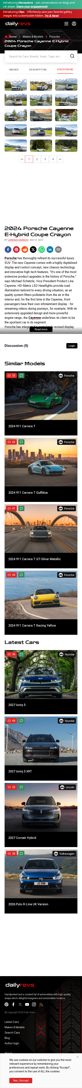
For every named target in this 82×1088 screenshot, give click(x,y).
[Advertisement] (41, 194)
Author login (12, 1043)
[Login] (74, 23)
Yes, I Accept (21, 1080)
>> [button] (60, 159)
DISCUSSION (65, 69)
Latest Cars (12, 1021)
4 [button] (53, 159)
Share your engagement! (31, 6)
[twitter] (33, 249)
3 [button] (45, 159)
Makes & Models (33, 36)
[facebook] (8, 249)
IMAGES (14, 69)
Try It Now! (52, 15)
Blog (7, 1038)
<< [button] (22, 159)
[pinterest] (16, 249)
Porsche (54, 36)
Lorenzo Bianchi (18, 240)
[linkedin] (50, 249)
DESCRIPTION (38, 69)
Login (72, 345)
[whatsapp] (41, 249)
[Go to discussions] (21, 375)
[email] (58, 249)
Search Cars (12, 1032)
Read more (41, 329)
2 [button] (37, 159)
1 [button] (29, 159)
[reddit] (24, 249)
